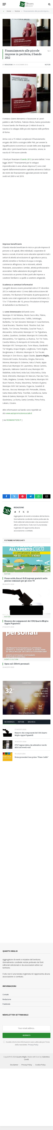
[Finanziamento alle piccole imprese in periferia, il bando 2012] (26, 32)
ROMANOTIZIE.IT (13, 420)
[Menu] (4, 4)
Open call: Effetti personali (16, 664)
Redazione (9, 65)
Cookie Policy (40, 1065)
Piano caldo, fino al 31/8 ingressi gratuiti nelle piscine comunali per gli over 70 (25, 579)
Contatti (6, 994)
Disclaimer (14, 1065)
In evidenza (9, 722)
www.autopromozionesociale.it (19, 413)
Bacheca (31, 722)
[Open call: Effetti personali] (26, 645)
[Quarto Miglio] (26, 4)
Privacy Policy (33, 1045)
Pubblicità (6, 1004)
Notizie (47, 65)
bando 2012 (26, 159)
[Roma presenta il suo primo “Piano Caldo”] (7, 756)
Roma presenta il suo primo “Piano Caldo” (31, 757)
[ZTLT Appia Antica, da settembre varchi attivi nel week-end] (7, 744)
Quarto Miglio (21, 1057)
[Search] (49, 4)
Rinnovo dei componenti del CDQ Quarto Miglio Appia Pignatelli (31, 734)
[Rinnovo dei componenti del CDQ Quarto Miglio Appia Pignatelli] (26, 602)
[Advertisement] (26, 210)
